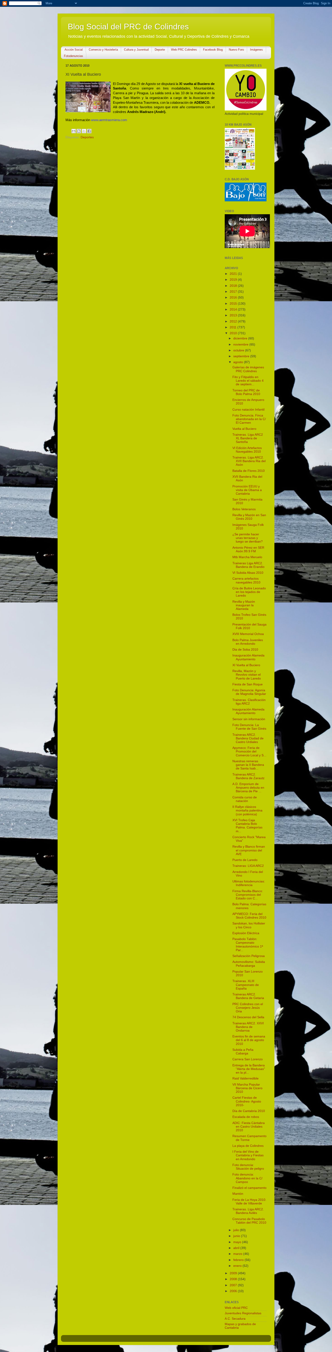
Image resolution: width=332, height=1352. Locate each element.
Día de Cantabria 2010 (248, 1111)
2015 (234, 303)
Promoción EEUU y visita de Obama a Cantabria (247, 490)
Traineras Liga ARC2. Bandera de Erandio (248, 565)
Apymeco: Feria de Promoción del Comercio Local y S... (249, 751)
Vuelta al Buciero (244, 428)
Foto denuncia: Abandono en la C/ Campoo (247, 1178)
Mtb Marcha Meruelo (247, 557)
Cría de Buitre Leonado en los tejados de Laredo (249, 592)
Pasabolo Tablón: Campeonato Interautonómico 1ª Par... (247, 944)
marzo (238, 1254)
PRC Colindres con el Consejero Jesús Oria (247, 1007)
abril (236, 1248)
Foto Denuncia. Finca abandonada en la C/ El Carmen (249, 419)
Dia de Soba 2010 (245, 649)
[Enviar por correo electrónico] (73, 131)
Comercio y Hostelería (103, 49)
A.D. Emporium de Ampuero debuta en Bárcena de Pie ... (248, 787)
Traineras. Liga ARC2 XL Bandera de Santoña (247, 438)
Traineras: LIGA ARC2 (248, 866)
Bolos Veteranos (244, 509)
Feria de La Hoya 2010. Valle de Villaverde (249, 1201)
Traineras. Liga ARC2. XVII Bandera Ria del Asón (249, 461)
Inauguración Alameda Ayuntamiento (248, 657)
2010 (234, 333)
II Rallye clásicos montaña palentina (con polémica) (247, 810)
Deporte (160, 49)
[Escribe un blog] (79, 131)
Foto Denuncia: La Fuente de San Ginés (249, 726)
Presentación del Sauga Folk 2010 (249, 626)
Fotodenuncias (73, 56)
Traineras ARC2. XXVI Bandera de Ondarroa (248, 1027)
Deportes (87, 137)
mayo (237, 1242)
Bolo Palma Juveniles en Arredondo (247, 641)
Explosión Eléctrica (245, 933)
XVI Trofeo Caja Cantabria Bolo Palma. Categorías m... (247, 825)
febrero (239, 1260)
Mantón (237, 1193)
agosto (238, 362)
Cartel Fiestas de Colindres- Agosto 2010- (246, 1101)
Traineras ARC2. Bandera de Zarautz (248, 776)
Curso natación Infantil (248, 409)
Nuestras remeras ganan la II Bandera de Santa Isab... (248, 764)
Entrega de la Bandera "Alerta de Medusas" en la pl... (248, 1069)
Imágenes (256, 49)
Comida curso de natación (244, 799)
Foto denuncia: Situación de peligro (248, 1166)
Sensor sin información (248, 719)
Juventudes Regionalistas (243, 1313)
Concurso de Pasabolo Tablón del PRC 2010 (249, 1220)
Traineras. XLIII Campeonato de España (245, 984)
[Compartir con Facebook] (89, 131)
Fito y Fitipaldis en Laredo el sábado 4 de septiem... (248, 380)
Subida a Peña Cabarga (242, 1051)
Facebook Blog (213, 49)
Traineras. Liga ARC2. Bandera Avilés (248, 1211)
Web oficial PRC (236, 1308)
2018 (234, 285)
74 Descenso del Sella (248, 1017)
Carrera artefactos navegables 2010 (246, 580)
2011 (233, 327)
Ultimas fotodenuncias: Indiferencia (248, 883)
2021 (234, 273)
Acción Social (74, 49)
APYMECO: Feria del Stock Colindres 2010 (249, 915)
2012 (234, 321)
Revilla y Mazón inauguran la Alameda (243, 605)
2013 (234, 315)
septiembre (241, 356)
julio (236, 1230)
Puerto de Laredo (244, 860)
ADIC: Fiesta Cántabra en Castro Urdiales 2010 (248, 1126)
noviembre (241, 344)
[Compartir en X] (84, 131)
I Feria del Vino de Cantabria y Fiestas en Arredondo (248, 1155)
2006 (234, 1291)
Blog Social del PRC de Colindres (128, 26)
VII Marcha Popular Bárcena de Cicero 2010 (247, 1088)
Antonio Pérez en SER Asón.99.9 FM (248, 549)
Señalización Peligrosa (248, 956)
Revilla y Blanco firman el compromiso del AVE (248, 850)
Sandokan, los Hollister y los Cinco (248, 925)
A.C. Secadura (235, 1318)
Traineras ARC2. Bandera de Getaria (248, 996)
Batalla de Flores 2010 (248, 471)
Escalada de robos (245, 1117)
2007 (234, 1285)
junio (237, 1236)
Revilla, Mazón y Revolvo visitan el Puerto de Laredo (246, 674)
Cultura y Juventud (136, 49)
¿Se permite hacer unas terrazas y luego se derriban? (247, 538)
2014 (234, 309)
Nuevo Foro (236, 49)
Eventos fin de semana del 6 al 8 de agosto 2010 (248, 1040)
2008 (234, 1279)
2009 (234, 1273)
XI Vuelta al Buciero (246, 665)
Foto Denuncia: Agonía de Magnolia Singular (249, 692)
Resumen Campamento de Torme (249, 1137)
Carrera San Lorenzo (247, 1059)
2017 (234, 291)
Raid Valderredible (245, 1078)
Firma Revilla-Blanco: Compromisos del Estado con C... (247, 894)
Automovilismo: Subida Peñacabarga (248, 963)
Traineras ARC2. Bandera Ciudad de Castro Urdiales (248, 738)
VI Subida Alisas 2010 (247, 572)
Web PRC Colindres (184, 49)
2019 (234, 279)
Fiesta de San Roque (247, 684)
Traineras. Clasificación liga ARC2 (249, 701)
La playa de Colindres (248, 1145)
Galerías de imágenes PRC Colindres (248, 369)
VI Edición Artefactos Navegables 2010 (247, 449)
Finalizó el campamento (249, 1188)
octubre (239, 350)
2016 (234, 297)
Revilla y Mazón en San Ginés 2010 (249, 516)
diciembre (240, 338)
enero (238, 1265)
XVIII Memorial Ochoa (248, 634)
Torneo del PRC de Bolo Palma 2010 (246, 392)
